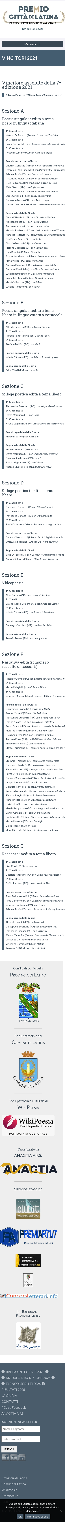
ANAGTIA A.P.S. (12, 1413)
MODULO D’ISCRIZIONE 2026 (28, 1378)
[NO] (60, 1510)
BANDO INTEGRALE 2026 (25, 1372)
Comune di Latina (13, 1484)
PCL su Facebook (13, 1407)
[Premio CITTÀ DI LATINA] (32, 10)
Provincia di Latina (14, 1478)
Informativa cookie (38, 1516)
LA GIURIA (9, 1396)
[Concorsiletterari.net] (28, 1267)
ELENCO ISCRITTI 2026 (23, 1384)
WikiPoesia (9, 1490)
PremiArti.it (9, 1496)
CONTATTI (9, 1401)
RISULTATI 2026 (13, 1390)
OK (20, 1516)
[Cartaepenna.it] (28, 1288)
